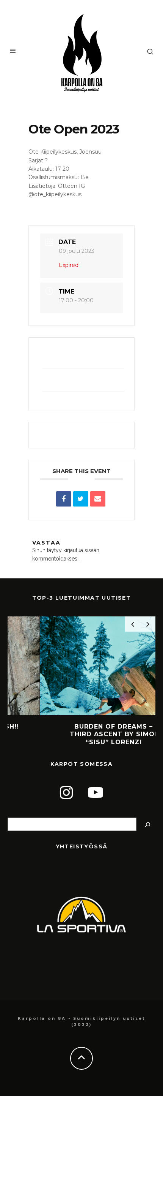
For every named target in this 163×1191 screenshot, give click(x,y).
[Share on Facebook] (63, 499)
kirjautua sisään (81, 550)
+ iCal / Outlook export (83, 382)
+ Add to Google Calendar (83, 359)
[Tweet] (80, 499)
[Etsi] (148, 824)
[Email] (97, 499)
